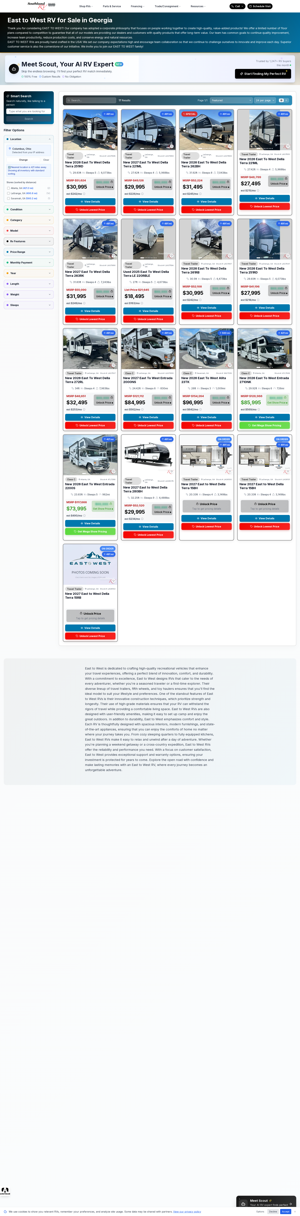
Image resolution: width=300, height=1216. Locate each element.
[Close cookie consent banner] (295, 1211)
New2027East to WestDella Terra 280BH (145, 489)
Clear (46, 159)
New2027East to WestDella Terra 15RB (87, 595)
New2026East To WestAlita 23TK (203, 380)
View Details (92, 201)
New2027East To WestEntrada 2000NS (147, 380)
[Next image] (113, 130)
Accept (285, 1211)
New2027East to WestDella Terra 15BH (203, 486)
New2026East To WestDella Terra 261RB (203, 270)
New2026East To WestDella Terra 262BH (203, 164)
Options (260, 1211)
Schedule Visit (262, 6)
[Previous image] (67, 130)
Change (23, 159)
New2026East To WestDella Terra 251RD (87, 164)
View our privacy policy (187, 1211)
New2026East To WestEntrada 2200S (90, 486)
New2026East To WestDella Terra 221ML (262, 161)
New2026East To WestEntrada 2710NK (264, 380)
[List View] (286, 100)
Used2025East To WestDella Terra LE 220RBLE (146, 274)
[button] (150, 69)
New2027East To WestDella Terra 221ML (145, 164)
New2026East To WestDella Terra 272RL (87, 380)
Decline (273, 1211)
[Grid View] (281, 100)
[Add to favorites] (113, 146)
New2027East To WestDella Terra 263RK (87, 274)
